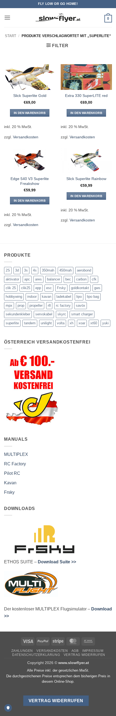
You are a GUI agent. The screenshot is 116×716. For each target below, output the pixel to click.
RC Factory (15, 464)
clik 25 (11, 288)
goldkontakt (80, 288)
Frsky (61, 288)
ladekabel (63, 297)
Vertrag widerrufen (84, 655)
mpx (9, 305)
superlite (12, 323)
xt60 (93, 323)
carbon (81, 279)
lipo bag (93, 297)
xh (71, 323)
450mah (65, 270)
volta (60, 323)
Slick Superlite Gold (29, 96)
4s (35, 270)
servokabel (43, 314)
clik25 (25, 288)
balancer (53, 279)
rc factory (63, 305)
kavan (46, 297)
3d (17, 270)
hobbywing (14, 297)
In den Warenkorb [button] (30, 113)
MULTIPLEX (16, 454)
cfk (94, 279)
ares (38, 279)
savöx (80, 305)
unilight (46, 323)
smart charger (82, 314)
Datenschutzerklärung (36, 655)
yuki (105, 323)
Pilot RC (12, 473)
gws (97, 288)
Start (10, 36)
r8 (49, 305)
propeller (36, 305)
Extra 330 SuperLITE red (86, 96)
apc (27, 279)
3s (26, 270)
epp (38, 288)
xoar (82, 323)
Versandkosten (25, 137)
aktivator (12, 279)
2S (8, 270)
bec (68, 279)
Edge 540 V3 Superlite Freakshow (30, 181)
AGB (75, 651)
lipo (79, 297)
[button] (7, 17)
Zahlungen (22, 651)
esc (49, 288)
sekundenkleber (18, 314)
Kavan (10, 482)
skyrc (61, 314)
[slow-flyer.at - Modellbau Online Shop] (58, 17)
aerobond (84, 270)
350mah (48, 270)
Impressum (93, 651)
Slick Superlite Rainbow (86, 179)
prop (21, 305)
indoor (32, 297)
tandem (30, 323)
